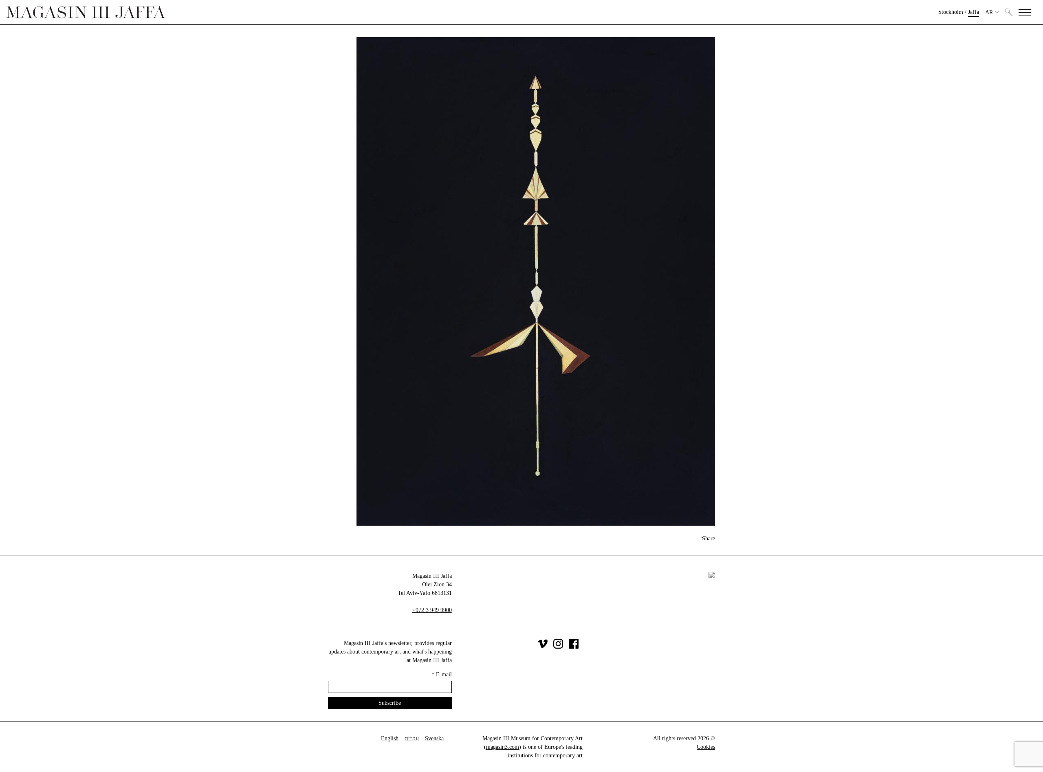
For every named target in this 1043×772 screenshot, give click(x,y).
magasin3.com (502, 747)
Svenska (434, 738)
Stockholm (950, 12)
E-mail (441, 674)
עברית (412, 738)
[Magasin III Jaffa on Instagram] (558, 647)
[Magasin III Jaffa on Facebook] (574, 647)
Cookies (706, 747)
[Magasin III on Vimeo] (543, 647)
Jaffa (973, 12)
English (389, 738)
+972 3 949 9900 (432, 610)
